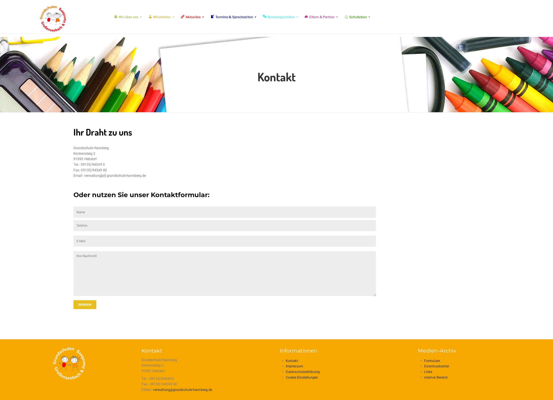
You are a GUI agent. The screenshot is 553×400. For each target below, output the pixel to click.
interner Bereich (436, 377)
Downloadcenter (436, 366)
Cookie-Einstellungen (302, 377)
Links (428, 372)
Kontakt (292, 361)
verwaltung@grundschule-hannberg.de (182, 390)
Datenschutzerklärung (303, 372)
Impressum (294, 366)
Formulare (432, 361)
